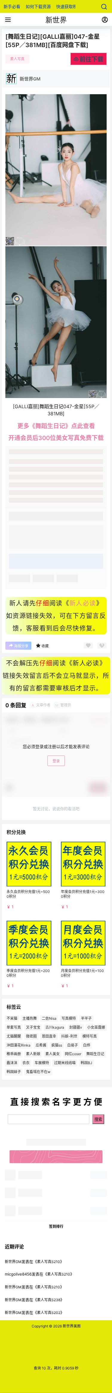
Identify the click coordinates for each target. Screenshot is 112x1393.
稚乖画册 (14, 1054)
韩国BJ (86, 1063)
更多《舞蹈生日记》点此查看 (56, 426)
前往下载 (91, 59)
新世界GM (13, 1261)
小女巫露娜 (96, 1027)
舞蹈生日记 (95, 1054)
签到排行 (56, 1226)
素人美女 (52, 1054)
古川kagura (54, 1027)
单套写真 (14, 1027)
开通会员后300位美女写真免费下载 (56, 438)
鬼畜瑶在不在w (38, 1071)
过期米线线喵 (65, 1063)
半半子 (86, 1018)
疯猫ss (56, 1045)
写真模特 (69, 1018)
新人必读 (82, 603)
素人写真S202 (48, 1312)
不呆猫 (12, 1018)
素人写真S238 (48, 1300)
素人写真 (17, 59)
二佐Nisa (49, 1018)
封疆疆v (75, 1027)
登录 (56, 761)
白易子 (72, 1045)
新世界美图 (71, 1326)
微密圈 (31, 1036)
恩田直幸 (49, 1036)
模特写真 (89, 1036)
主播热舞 (29, 1018)
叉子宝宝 (33, 1027)
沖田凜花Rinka (18, 1045)
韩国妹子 (14, 1071)
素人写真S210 (48, 1261)
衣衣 (26, 1063)
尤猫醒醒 (14, 1036)
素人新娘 (33, 1054)
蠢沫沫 (12, 1063)
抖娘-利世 (69, 1036)
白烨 (86, 1045)
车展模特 (42, 1063)
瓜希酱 (41, 1045)
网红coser (73, 1054)
